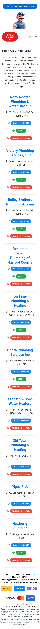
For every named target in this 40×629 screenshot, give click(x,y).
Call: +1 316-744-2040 (21, 467)
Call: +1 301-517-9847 (21, 269)
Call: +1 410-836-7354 (21, 123)
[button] (20, 6)
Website (21, 131)
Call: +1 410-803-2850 (21, 372)
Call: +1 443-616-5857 (21, 504)
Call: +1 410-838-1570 (21, 545)
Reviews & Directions (21, 138)
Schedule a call (32, 580)
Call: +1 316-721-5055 (21, 322)
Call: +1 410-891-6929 (21, 420)
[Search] (36, 37)
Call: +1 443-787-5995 (21, 221)
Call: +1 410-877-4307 (21, 172)
